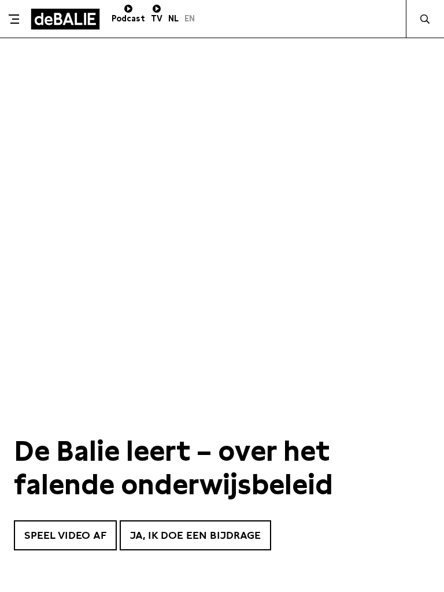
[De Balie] (65, 19)
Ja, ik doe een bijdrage (195, 535)
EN (189, 18)
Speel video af (65, 535)
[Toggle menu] (14, 19)
